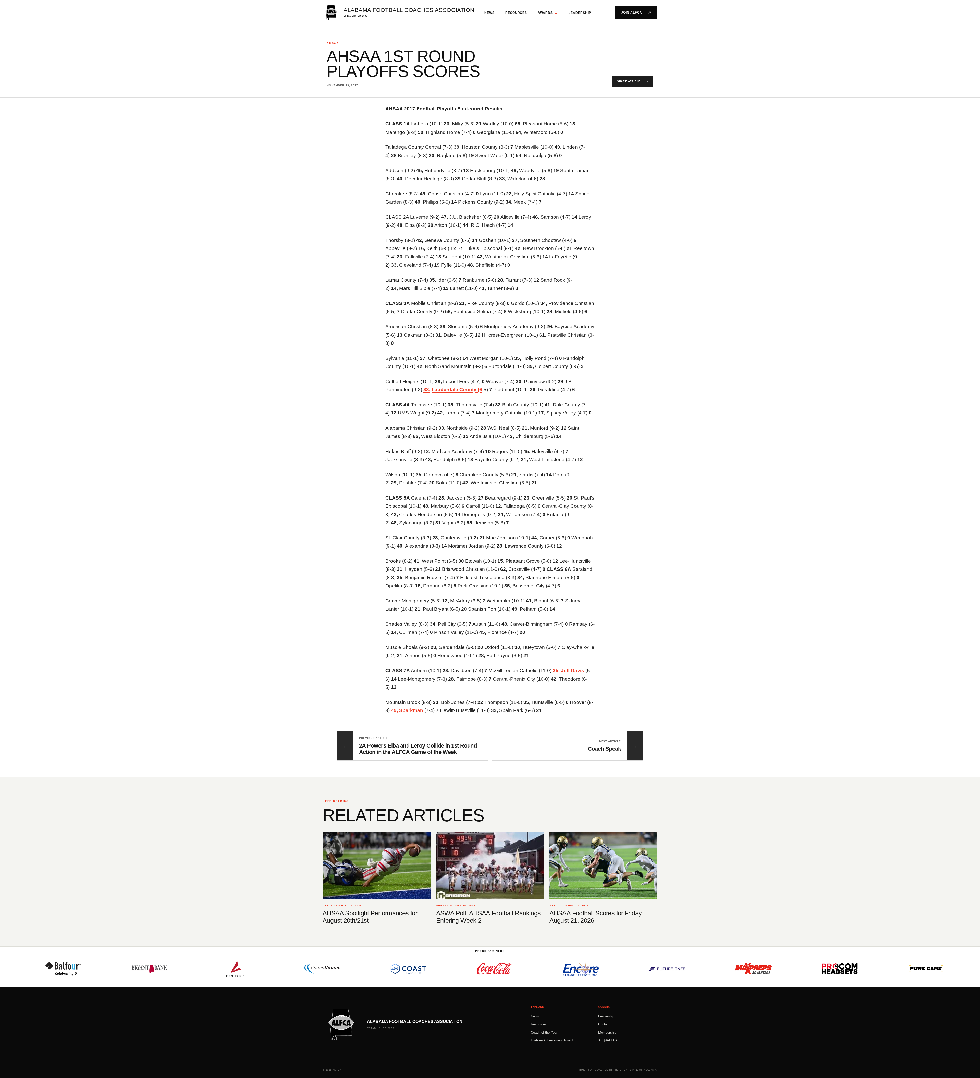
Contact (604, 1024)
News (489, 13)
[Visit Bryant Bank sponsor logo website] (93, 968)
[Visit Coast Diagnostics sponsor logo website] (351, 968)
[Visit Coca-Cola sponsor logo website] (438, 968)
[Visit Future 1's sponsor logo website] (610, 968)
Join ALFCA (636, 12)
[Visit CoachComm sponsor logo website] (265, 968)
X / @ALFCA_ (608, 1040)
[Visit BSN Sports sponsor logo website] (179, 968)
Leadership (580, 13)
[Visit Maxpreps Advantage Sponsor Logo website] (696, 968)
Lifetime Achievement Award (552, 1040)
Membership (607, 1032)
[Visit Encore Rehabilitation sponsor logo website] (524, 968)
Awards (548, 13)
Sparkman (411, 710)
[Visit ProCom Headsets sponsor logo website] (783, 968)
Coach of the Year (544, 1032)
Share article (633, 81)
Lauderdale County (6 (457, 389)
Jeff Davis (572, 670)
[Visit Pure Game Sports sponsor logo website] (869, 968)
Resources (516, 13)
